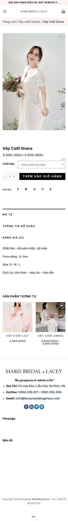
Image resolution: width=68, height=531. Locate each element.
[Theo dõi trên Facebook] (26, 406)
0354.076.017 (28, 392)
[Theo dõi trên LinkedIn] (41, 406)
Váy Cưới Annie (50, 335)
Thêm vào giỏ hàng (42, 176)
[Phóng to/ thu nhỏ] (3, 510)
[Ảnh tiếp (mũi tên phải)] (13, 524)
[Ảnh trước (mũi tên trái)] (3, 524)
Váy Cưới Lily (17, 335)
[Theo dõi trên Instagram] (31, 406)
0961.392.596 (51, 392)
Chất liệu (8, 163)
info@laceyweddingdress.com (38, 398)
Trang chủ (9, 21)
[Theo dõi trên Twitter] (36, 406)
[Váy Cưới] (34, 11)
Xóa (63, 159)
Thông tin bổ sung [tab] (19, 226)
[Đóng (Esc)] (34, 510)
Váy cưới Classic (29, 21)
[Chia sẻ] (23, 510)
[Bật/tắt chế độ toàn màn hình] (13, 510)
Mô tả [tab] (8, 214)
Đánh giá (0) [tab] (13, 237)
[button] (5, 11)
